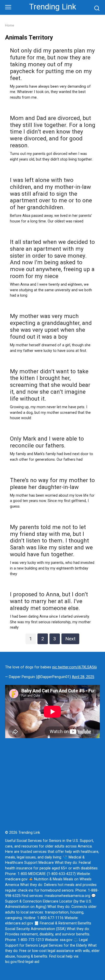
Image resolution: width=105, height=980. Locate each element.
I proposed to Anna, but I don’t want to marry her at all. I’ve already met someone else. (49, 601)
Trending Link (52, 6)
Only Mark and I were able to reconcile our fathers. (47, 442)
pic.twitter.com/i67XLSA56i (74, 667)
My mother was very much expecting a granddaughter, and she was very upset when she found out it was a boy (51, 326)
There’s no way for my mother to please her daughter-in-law (52, 483)
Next (70, 639)
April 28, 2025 (83, 677)
